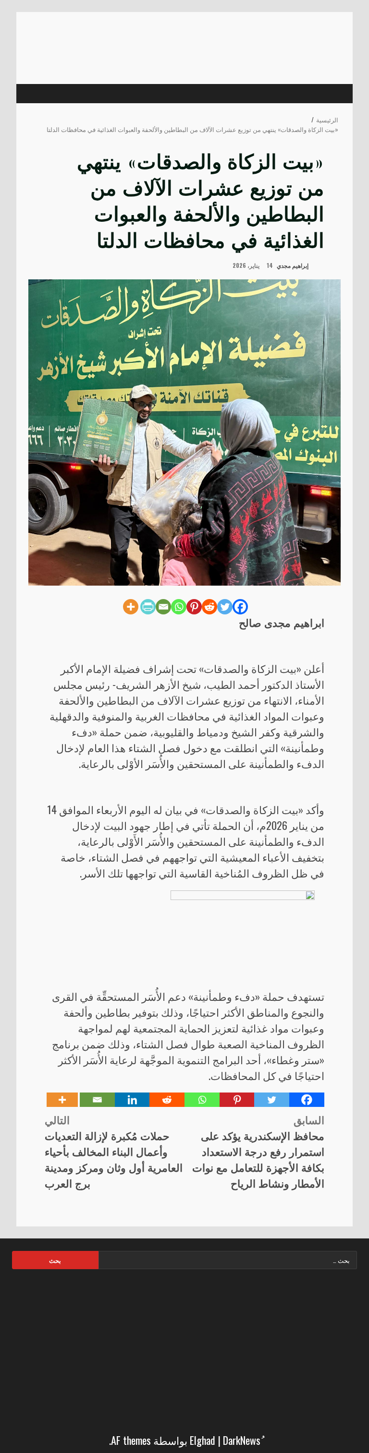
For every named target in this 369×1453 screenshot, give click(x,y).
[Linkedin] (132, 1100)
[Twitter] (225, 606)
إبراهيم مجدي (293, 265)
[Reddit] (209, 606)
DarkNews (241, 1440)
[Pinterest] (194, 606)
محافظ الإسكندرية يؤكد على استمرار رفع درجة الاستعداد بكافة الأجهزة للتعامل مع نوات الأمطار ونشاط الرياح (258, 1151)
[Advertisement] (184, 1348)
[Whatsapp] (178, 606)
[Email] (163, 606)
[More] (130, 606)
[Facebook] (240, 606)
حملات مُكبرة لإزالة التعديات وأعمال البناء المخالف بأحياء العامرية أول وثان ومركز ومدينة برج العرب (114, 1151)
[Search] (40, 93)
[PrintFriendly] (148, 606)
